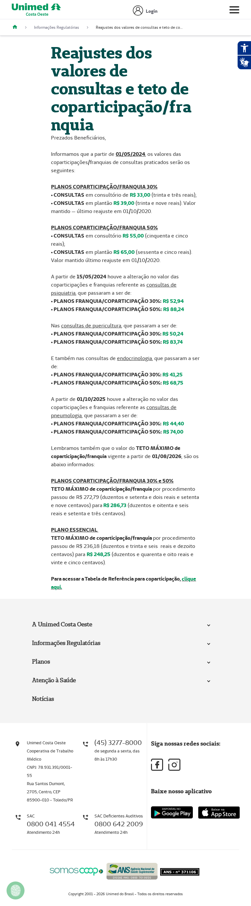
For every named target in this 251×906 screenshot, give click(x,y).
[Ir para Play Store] (172, 812)
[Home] (17, 27)
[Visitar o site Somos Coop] (76, 870)
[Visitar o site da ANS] (132, 869)
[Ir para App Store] (219, 812)
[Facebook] (157, 765)
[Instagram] (174, 765)
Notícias (43, 698)
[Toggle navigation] (234, 11)
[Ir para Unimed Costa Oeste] (36, 11)
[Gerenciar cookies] (16, 890)
